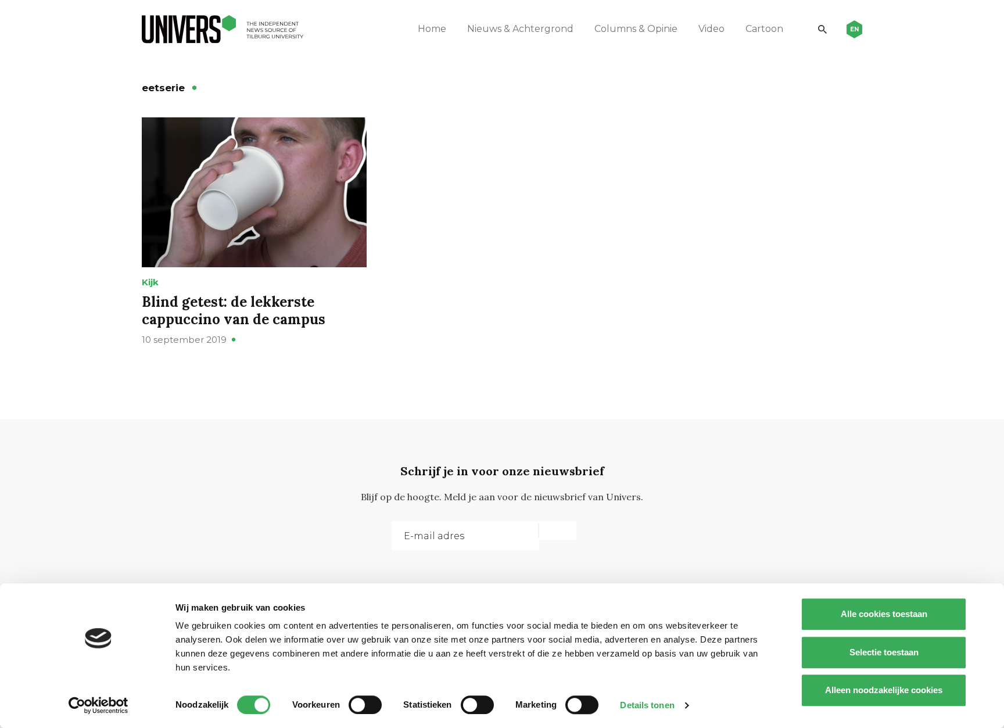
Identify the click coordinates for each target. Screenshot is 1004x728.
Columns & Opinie (635, 28)
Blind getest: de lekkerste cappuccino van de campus (233, 310)
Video (711, 28)
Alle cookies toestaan (884, 614)
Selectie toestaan (884, 652)
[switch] (365, 704)
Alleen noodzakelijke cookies (883, 690)
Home (432, 28)
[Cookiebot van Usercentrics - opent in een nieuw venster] (98, 705)
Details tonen (647, 705)
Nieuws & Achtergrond (520, 28)
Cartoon (764, 28)
